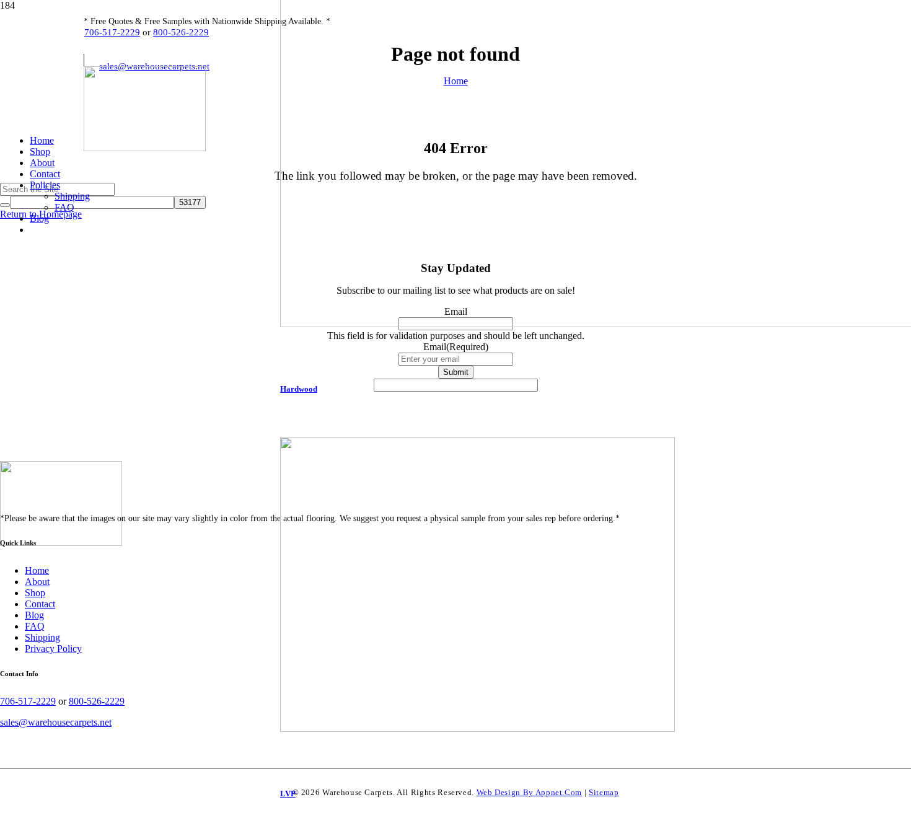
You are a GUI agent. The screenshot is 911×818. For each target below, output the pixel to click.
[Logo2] (145, 148)
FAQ (35, 626)
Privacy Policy (53, 648)
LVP (288, 793)
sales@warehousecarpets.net (56, 722)
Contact (40, 604)
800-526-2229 (181, 32)
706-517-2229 (112, 32)
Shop (35, 592)
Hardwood (298, 389)
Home (37, 570)
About (37, 581)
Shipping (42, 637)
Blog (34, 615)
